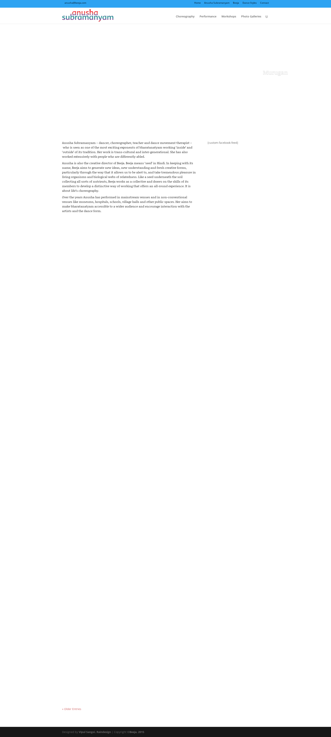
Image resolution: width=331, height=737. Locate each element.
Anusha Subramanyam (216, 3)
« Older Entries (71, 709)
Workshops (228, 16)
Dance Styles (250, 3)
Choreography (185, 16)
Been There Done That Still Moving (94, 523)
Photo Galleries (251, 16)
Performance (208, 16)
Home (197, 3)
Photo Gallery (107, 369)
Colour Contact (78, 683)
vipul (73, 369)
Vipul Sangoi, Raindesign (95, 732)
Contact (264, 3)
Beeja (236, 3)
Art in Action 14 (78, 362)
